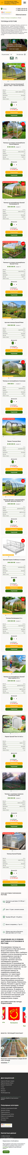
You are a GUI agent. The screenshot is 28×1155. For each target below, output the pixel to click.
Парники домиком (5, 1112)
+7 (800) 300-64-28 (21, 10)
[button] (9, 81)
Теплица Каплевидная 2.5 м (14, 618)
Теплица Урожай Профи (14, 853)
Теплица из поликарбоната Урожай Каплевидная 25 (14, 203)
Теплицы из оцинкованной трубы (9, 1108)
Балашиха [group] (14, 1023)
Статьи (2, 1086)
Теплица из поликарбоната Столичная (14, 381)
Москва (4, 9)
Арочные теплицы (5, 1110)
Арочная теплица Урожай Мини (14, 322)
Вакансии (3, 1090)
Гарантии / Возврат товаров (7, 1081)
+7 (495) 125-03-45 (21, 8)
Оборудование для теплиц (7, 1114)
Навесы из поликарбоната (7, 1116)
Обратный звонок (21, 14)
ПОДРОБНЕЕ (14, 115)
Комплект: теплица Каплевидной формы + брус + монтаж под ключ (14, 84)
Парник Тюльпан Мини (14, 441)
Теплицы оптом (4, 1118)
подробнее (4, 1062)
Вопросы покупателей (6, 1084)
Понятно (6, 1151)
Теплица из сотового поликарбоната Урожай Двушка (14, 143)
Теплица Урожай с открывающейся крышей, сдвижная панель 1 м (14, 500)
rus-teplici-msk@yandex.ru (7, 1138)
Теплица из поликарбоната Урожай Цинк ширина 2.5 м (14, 677)
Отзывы (3, 1088)
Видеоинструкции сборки (7, 1083)
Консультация (14, 112)
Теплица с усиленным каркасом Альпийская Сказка (14, 794)
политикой (5, 1147)
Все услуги (3, 1120)
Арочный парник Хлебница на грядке (14, 559)
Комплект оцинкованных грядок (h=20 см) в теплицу (14, 1059)
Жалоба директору (5, 1092)
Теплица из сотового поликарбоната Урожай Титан (14, 263)
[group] (14, 71)
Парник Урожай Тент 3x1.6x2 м (14, 736)
